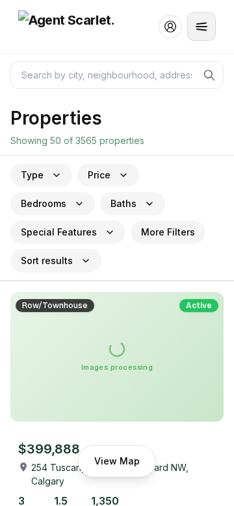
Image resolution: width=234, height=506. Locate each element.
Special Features (59, 231)
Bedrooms (43, 203)
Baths (123, 203)
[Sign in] (170, 26)
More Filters (168, 231)
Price (99, 174)
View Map (117, 460)
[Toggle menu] (201, 26)
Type (32, 174)
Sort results (47, 260)
